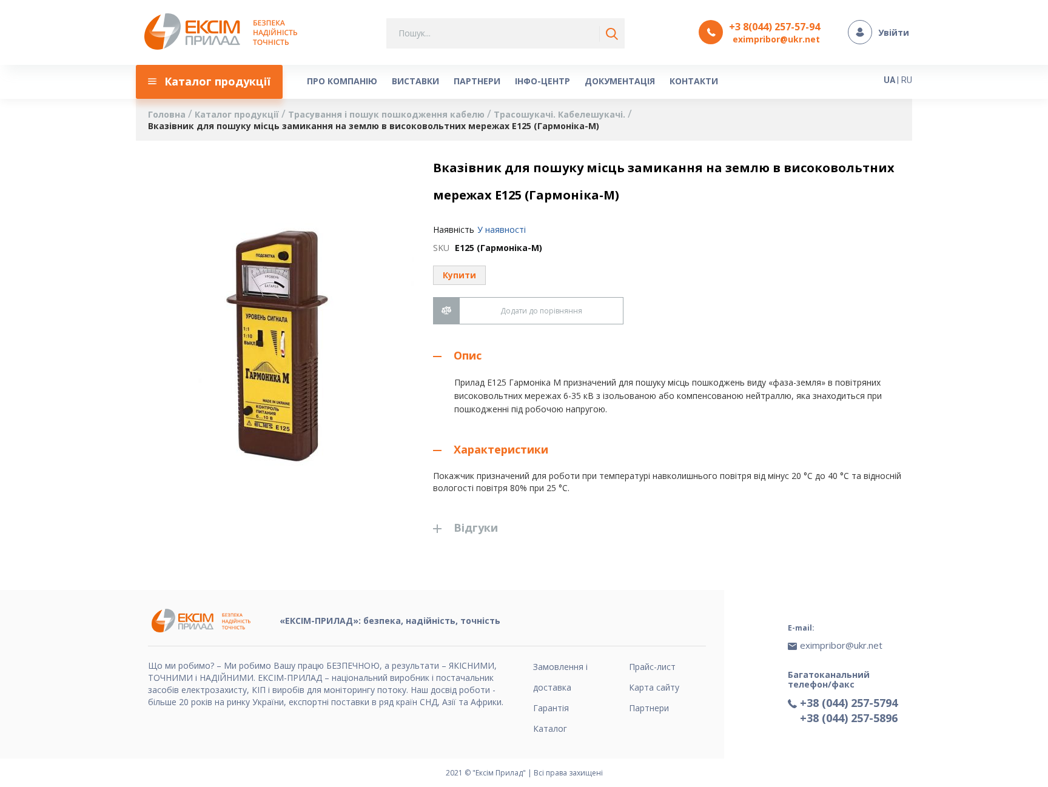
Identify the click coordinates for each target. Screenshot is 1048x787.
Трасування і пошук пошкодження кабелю (387, 114)
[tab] (671, 356)
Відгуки (476, 527)
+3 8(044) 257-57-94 (774, 26)
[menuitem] (209, 82)
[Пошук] (609, 34)
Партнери (649, 708)
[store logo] (224, 32)
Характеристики (501, 449)
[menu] (490, 82)
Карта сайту (654, 687)
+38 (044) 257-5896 (849, 718)
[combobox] (505, 33)
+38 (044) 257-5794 (849, 702)
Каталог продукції (238, 114)
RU (906, 80)
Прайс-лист (652, 666)
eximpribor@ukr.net (776, 39)
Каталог (550, 728)
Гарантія (551, 708)
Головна (168, 114)
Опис (468, 355)
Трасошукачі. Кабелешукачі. (561, 114)
